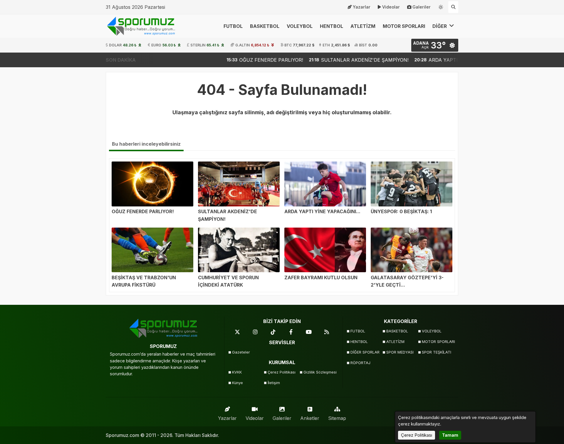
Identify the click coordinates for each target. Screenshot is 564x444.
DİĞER (440, 26)
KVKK (237, 372)
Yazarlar (361, 6)
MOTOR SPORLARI (404, 26)
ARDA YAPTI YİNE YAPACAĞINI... (427, 60)
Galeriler (421, 6)
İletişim (274, 383)
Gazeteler (241, 352)
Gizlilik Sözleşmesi (319, 372)
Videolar (391, 6)
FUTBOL (233, 26)
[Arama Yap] (453, 7)
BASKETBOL (264, 26)
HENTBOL (331, 26)
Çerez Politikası (282, 372)
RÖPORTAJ (360, 363)
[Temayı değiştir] (441, 6)
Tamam (450, 435)
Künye (237, 383)
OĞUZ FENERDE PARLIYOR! (232, 60)
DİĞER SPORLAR (365, 352)
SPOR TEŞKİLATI (436, 352)
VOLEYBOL (300, 26)
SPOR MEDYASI (400, 352)
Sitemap (337, 418)
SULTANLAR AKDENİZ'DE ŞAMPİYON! (326, 60)
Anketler (309, 418)
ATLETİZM (362, 26)
